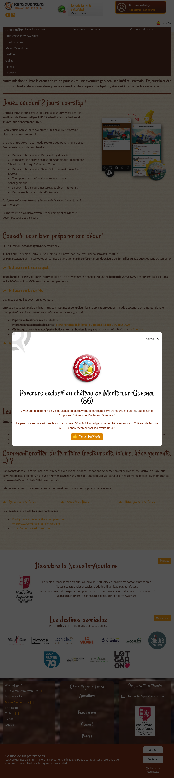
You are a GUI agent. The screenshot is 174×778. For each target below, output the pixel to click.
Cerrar (150, 338)
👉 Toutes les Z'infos (87, 436)
